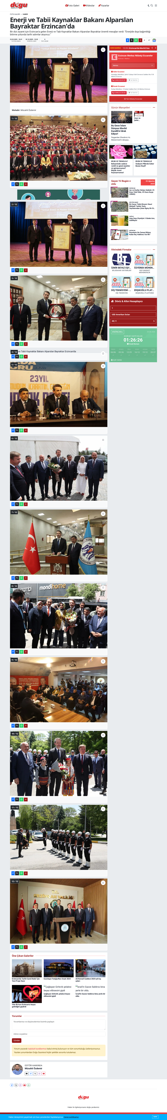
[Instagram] (39, 1073)
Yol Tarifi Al (133, 80)
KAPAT (155, 1116)
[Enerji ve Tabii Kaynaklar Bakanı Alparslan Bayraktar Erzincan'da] (58, 74)
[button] (152, 48)
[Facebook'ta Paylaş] (127, 40)
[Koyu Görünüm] (149, 5)
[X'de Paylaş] (132, 40)
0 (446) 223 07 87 (119, 80)
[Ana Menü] (156, 5)
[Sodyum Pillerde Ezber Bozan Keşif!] (145, 152)
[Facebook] (31, 1073)
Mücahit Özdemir (33, 1068)
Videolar (90, 5)
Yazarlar (105, 5)
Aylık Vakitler (117, 360)
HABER (25, 14)
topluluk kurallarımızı (37, 1049)
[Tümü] (154, 249)
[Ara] (152, 5)
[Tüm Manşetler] (154, 107)
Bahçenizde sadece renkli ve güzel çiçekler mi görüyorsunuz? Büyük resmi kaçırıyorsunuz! (120, 168)
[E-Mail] (27, 1073)
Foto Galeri (73, 5)
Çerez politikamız (71, 1117)
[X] (16, 1085)
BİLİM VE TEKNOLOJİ (119, 161)
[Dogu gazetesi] (19, 5)
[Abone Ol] (154, 40)
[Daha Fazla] (140, 40)
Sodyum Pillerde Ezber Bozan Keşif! (145, 165)
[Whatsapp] (29, 1085)
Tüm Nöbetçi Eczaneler (134, 99)
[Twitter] (35, 1073)
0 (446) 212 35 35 (119, 92)
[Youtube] (43, 1073)
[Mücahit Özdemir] (17, 1069)
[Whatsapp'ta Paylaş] (136, 40)
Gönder (17, 1040)
